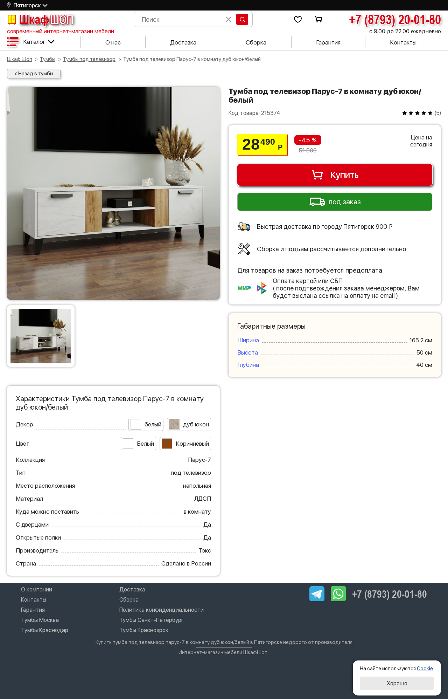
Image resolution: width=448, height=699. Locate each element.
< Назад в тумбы (33, 73)
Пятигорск (27, 5)
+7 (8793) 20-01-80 (395, 19)
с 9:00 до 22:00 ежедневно (405, 31)
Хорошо (397, 683)
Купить (344, 175)
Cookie (425, 668)
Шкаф (46, 19)
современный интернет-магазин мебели (60, 31)
